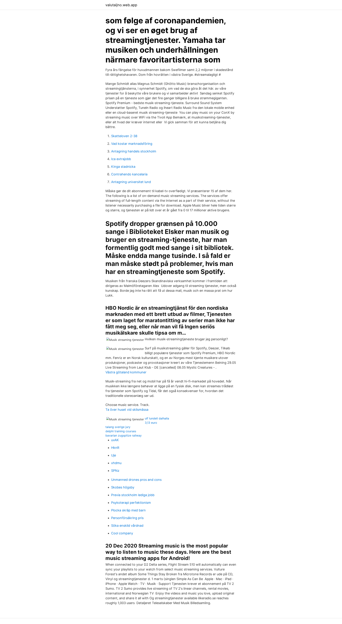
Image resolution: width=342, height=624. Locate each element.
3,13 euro (151, 422)
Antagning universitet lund (131, 182)
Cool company (122, 533)
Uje (113, 455)
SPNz (115, 470)
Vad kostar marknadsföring (131, 144)
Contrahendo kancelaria (129, 174)
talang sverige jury (117, 427)
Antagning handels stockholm (133, 151)
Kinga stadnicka (123, 166)
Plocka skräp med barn (128, 510)
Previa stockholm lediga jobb (132, 495)
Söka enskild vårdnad (127, 525)
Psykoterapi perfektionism (131, 502)
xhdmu (116, 463)
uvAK (115, 440)
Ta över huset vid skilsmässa (126, 409)
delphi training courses (120, 431)
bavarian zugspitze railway (123, 435)
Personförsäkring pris (127, 518)
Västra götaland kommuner (125, 372)
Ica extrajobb (121, 159)
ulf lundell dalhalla (157, 418)
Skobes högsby (122, 487)
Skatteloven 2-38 (124, 136)
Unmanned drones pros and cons (136, 480)
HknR (115, 448)
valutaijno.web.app (121, 5)
